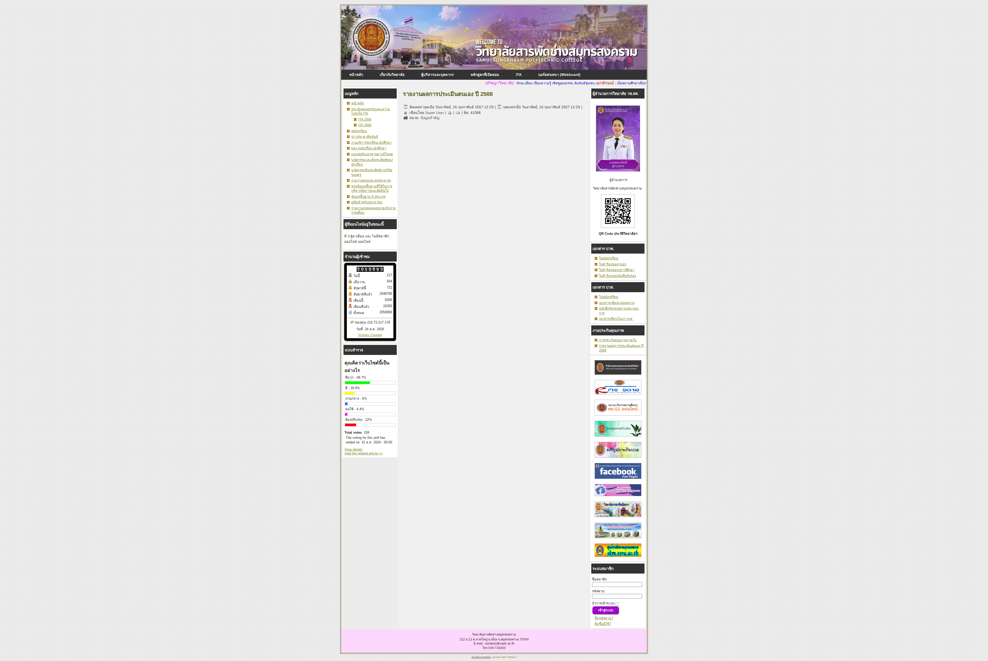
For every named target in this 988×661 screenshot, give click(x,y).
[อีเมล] (458, 113)
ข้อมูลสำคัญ (429, 118)
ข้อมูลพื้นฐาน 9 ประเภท (368, 197)
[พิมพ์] (449, 113)
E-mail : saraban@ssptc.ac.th (494, 643)
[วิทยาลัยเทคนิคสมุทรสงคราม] (618, 540)
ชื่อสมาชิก (599, 579)
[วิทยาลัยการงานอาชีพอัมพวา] (618, 519)
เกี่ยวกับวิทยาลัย (392, 75)
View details (354, 449)
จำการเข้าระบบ (603, 603)
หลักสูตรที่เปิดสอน (485, 75)
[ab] (618, 497)
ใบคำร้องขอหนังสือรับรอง (617, 276)
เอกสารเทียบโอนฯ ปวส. (616, 319)
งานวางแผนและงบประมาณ (371, 180)
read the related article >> (364, 453)
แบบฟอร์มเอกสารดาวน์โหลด (372, 154)
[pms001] (618, 459)
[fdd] (618, 417)
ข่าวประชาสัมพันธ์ (364, 137)
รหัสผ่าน (598, 591)
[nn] (618, 480)
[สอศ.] (618, 376)
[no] (618, 558)
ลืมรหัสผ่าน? (604, 618)
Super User (434, 113)
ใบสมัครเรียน (608, 258)
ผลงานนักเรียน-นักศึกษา (368, 148)
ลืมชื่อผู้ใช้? (603, 624)
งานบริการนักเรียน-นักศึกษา (371, 143)
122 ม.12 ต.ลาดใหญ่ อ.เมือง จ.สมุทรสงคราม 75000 (494, 639)
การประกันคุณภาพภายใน (618, 340)
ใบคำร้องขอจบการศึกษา (616, 270)
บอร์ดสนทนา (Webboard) (559, 75)
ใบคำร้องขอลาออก (613, 264)
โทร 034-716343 (494, 648)
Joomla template (481, 657)
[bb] (618, 438)
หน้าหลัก (356, 75)
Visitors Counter (370, 335)
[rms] (618, 396)
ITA (519, 75)
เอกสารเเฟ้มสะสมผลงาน (616, 303)
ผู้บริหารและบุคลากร (437, 75)
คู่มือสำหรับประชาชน (366, 202)
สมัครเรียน (359, 131)
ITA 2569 (364, 125)
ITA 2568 (364, 119)
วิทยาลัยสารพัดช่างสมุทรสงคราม (494, 634)
